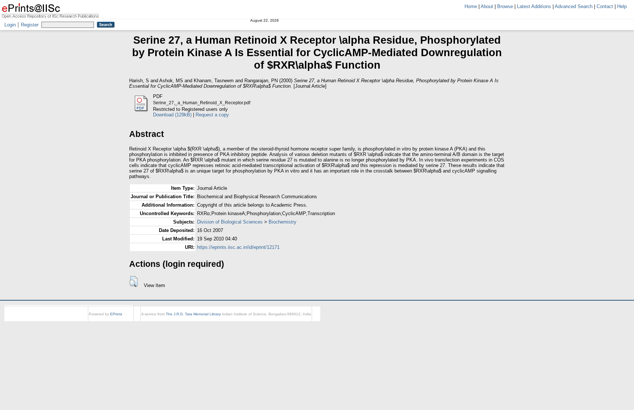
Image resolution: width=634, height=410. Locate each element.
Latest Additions (534, 6)
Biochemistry (282, 222)
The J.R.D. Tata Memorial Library (193, 314)
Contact (605, 6)
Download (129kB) (172, 114)
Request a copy (212, 114)
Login (10, 25)
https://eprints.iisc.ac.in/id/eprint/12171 (238, 247)
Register (30, 25)
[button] (133, 281)
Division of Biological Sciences (230, 222)
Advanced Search (574, 6)
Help (622, 6)
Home (470, 6)
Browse (505, 6)
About (487, 6)
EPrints (116, 314)
